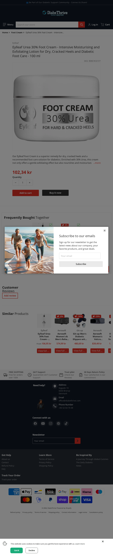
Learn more (80, 544)
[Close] (104, 230)
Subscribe (81, 264)
